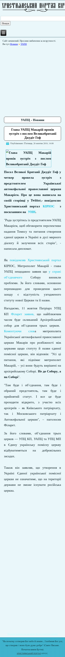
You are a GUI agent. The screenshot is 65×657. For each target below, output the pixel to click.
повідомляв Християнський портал (35, 260)
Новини (14, 44)
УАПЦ (24, 44)
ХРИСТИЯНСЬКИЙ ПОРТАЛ (29, 653)
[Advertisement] (32, 79)
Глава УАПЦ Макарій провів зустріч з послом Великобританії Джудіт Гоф (32, 133)
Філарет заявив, (22, 314)
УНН (31, 211)
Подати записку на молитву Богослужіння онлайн (32, 634)
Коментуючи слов (19, 331)
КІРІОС (49, 206)
